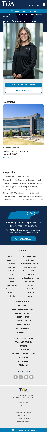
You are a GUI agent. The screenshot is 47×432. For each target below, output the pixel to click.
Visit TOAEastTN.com (23, 239)
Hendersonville (11, 285)
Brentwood (11, 260)
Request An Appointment (23, 418)
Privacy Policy (23, 402)
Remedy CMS (23, 397)
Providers (23, 305)
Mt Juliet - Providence (30, 256)
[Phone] (29, 4)
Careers (23, 346)
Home (5, 14)
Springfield (30, 292)
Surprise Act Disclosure (23, 421)
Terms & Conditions (23, 409)
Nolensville (30, 274)
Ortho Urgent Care (23, 321)
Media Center (23, 317)
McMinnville (11, 296)
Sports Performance (23, 338)
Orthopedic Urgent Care (30, 278)
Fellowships (23, 350)
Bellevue (11, 256)
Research (23, 365)
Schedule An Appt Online (24, 11)
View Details (7, 158)
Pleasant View (30, 282)
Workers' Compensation (23, 354)
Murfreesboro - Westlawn (30, 264)
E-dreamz (32, 397)
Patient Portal (23, 328)
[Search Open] (37, 4)
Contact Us (22, 332)
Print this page (23, 90)
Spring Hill (30, 289)
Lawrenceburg (11, 289)
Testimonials (23, 361)
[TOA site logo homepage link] (8, 4)
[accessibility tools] (32, 4)
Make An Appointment (24, 430)
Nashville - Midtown (30, 271)
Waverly (30, 296)
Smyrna (30, 285)
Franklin (11, 278)
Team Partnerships (23, 342)
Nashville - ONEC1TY (30, 267)
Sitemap (23, 406)
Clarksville (11, 264)
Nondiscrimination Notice (23, 412)
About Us (23, 357)
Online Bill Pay (23, 325)
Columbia (11, 267)
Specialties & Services (22, 309)
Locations (23, 250)
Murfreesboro (30, 260)
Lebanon (11, 292)
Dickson (11, 274)
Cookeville (11, 271)
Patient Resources (22, 313)
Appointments (22, 302)
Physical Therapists (16, 14)
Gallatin (11, 282)
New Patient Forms (23, 415)
